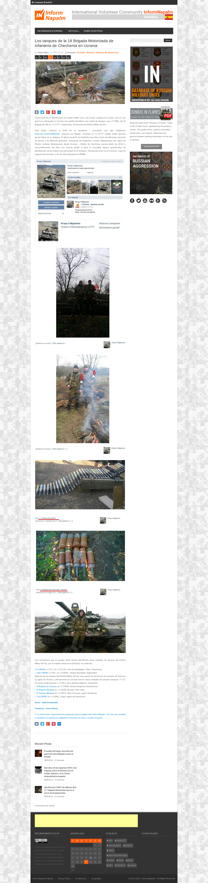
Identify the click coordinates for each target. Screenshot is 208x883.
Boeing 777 (121, 841)
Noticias (73, 31)
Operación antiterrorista (118, 855)
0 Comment (70, 52)
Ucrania (133, 865)
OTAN (121, 860)
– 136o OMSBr (42, 673)
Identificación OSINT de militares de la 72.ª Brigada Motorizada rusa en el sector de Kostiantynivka (60, 790)
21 (91, 858)
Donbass (128, 845)
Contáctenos (80, 878)
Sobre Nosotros (93, 31)
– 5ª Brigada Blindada (44, 690)
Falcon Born (43, 52)
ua (55, 57)
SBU (110, 865)
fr (40, 57)
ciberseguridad (114, 845)
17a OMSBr (40, 669)
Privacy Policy (64, 878)
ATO (110, 841)
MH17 (111, 850)
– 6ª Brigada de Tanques (46, 686)
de (46, 57)
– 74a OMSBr (41, 696)
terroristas (121, 865)
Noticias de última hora (107, 52)
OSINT (111, 860)
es (50, 57)
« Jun (72, 870)
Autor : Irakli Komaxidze (46, 702)
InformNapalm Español (50, 31)
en (64, 57)
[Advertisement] (86, 820)
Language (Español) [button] (43, 2)
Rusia (130, 860)
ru (36, 57)
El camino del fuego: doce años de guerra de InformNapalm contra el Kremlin (58, 754)
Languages (96, 878)
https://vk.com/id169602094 (47, 134)
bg (68, 57)
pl (59, 57)
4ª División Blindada (45, 693)
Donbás (81, 52)
